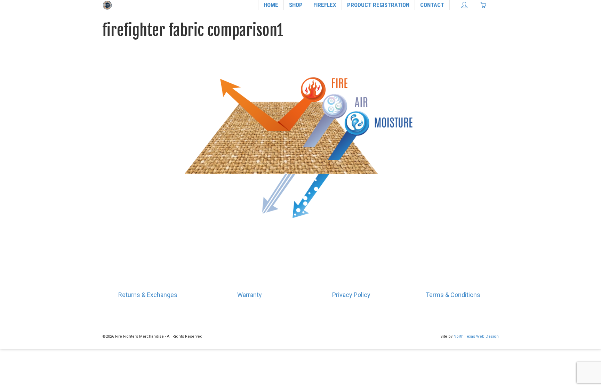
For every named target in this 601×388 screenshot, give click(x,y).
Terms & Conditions (453, 294)
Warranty (249, 294)
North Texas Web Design (476, 336)
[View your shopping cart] (485, 5)
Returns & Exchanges (147, 294)
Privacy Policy (351, 294)
